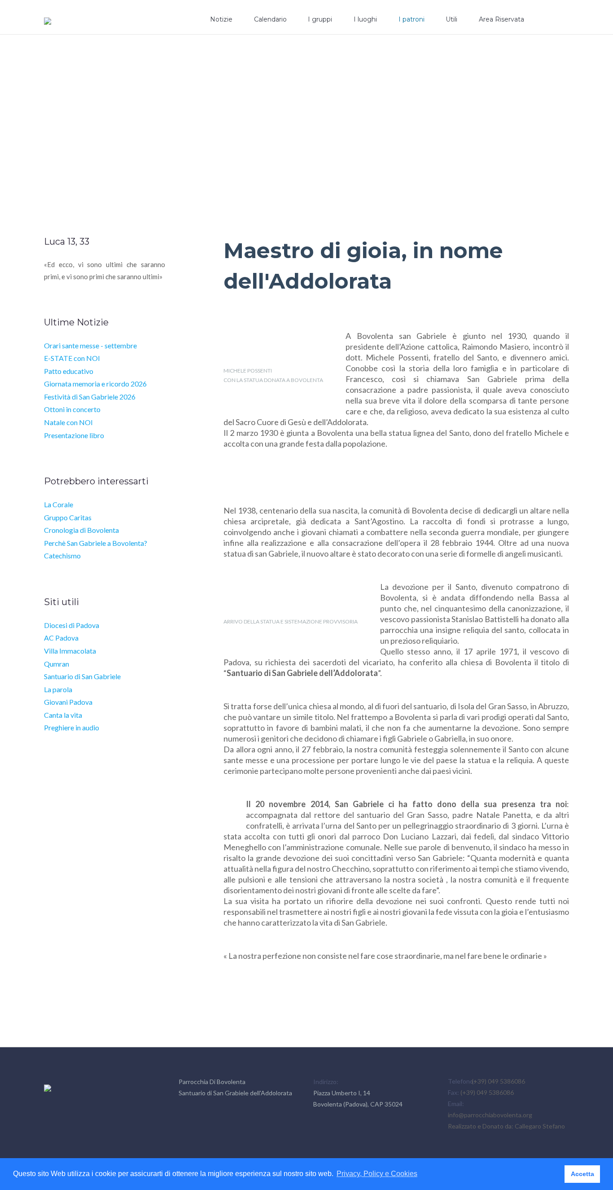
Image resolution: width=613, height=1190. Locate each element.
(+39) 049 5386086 (498, 1081)
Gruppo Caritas (68, 517)
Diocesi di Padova (71, 625)
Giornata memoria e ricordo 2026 (95, 383)
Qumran (56, 663)
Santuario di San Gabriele (82, 676)
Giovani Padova (68, 702)
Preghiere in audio (71, 727)
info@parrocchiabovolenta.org (490, 1115)
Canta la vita (63, 715)
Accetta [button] (582, 1173)
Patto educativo (68, 371)
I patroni (411, 19)
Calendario (270, 19)
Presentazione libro (74, 435)
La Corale (58, 504)
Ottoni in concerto (72, 409)
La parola (58, 689)
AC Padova (61, 637)
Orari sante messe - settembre (90, 345)
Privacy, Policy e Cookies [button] (377, 1173)
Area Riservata (501, 19)
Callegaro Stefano (540, 1126)
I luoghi (365, 19)
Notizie (221, 19)
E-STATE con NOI (72, 358)
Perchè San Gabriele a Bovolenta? (95, 543)
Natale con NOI (68, 422)
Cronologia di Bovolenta (81, 530)
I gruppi (320, 19)
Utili (451, 19)
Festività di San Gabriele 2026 (90, 396)
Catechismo (62, 555)
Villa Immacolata (70, 650)
